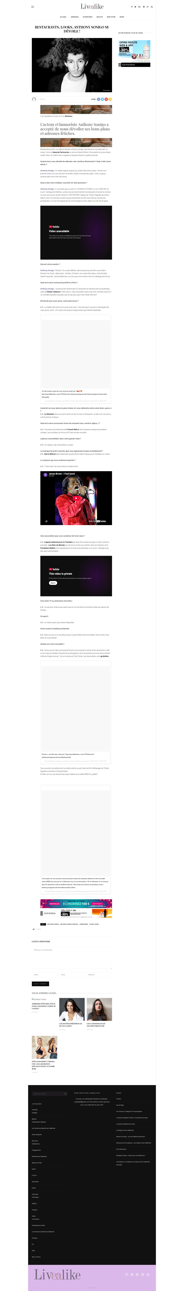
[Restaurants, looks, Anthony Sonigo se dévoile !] (72, 65)
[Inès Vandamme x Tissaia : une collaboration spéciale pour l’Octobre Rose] (44, 1047)
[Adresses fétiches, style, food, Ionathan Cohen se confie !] (39, 999)
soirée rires (84, 924)
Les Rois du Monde (56, 545)
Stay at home (36, 1257)
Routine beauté (37, 1134)
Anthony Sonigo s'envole (69, 924)
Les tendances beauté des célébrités (43, 1128)
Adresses (75, 17)
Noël (33, 1250)
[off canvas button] (32, 7)
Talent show (94, 924)
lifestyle (34, 1210)
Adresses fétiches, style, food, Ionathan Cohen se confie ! (44, 1006)
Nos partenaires (121, 1149)
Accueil (63, 17)
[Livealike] (57, 1274)
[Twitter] (135, 7)
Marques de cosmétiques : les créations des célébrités (133, 1143)
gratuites (105, 656)
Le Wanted (49, 414)
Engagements (36, 1150)
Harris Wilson (50, 454)
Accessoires (35, 1219)
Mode (122, 17)
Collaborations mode (38, 1225)
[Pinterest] (144, 7)
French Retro (73, 429)
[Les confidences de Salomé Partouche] (99, 1009)
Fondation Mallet (47, 548)
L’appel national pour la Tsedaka (58, 542)
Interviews (87, 17)
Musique (34, 1238)
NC (33, 1244)
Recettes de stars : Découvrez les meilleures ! (130, 1155)
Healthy (34, 1203)
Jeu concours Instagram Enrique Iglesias (129, 1111)
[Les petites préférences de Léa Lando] (72, 1009)
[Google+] (139, 7)
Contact (118, 1099)
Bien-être (111, 17)
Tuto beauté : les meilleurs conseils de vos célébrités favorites (133, 1163)
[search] (152, 7)
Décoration (35, 1181)
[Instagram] (147, 7)
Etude (34, 1188)
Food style (35, 1197)
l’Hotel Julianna (53, 292)
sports (34, 1169)
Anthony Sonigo (53, 924)
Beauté (100, 17)
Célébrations (36, 1144)
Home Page (120, 1105)
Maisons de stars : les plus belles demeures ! (130, 1136)
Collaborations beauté (39, 1122)
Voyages (34, 1112)
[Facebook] (131, 7)
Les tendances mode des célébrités (43, 1232)
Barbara (42, 99)
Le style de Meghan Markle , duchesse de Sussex (132, 1117)
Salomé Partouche (61, 152)
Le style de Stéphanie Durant (125, 1124)
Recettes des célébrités (39, 1156)
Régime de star (37, 1163)
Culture (34, 1175)
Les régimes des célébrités (125, 1130)
